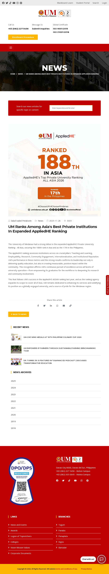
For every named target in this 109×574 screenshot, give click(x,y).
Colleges (14, 542)
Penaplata (63, 536)
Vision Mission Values (20, 547)
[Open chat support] (101, 559)
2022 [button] (13, 401)
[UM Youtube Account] (14, 2)
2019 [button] (13, 421)
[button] (93, 559)
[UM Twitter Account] (7, 2)
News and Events (19, 524)
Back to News (19, 314)
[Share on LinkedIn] (51, 305)
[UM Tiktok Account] (11, 2)
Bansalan (62, 547)
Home (12, 74)
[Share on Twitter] (44, 305)
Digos (61, 542)
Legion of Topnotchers (21, 536)
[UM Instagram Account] (18, 2)
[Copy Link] (70, 305)
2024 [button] (13, 387)
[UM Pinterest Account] (21, 2)
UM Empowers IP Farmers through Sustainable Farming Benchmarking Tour (60, 349)
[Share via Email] (64, 305)
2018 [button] (13, 428)
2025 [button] (13, 381)
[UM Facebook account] (4, 2)
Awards (14, 530)
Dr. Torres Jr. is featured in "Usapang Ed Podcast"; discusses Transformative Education (55, 361)
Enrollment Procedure (23, 37)
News (20, 74)
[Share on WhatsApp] (57, 305)
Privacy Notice (86, 569)
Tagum (61, 524)
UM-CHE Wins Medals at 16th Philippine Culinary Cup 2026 (52, 337)
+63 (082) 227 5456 (18, 28)
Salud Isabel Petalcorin (21, 220)
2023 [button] (13, 394)
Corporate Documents (21, 553)
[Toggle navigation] (10, 47)
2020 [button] (13, 414)
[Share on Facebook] (38, 305)
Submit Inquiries (41, 28)
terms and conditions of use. (66, 569)
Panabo (61, 530)
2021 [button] (13, 408)
